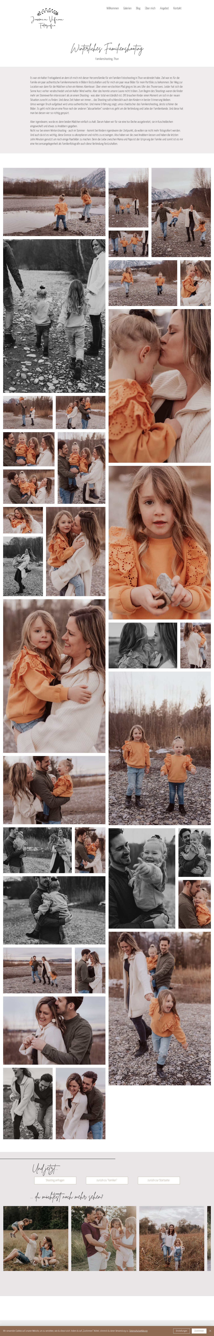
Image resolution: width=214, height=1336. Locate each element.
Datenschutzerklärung (138, 1331)
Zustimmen (199, 1331)
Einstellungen (181, 1331)
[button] (127, 8)
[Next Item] (205, 1238)
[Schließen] (210, 1330)
